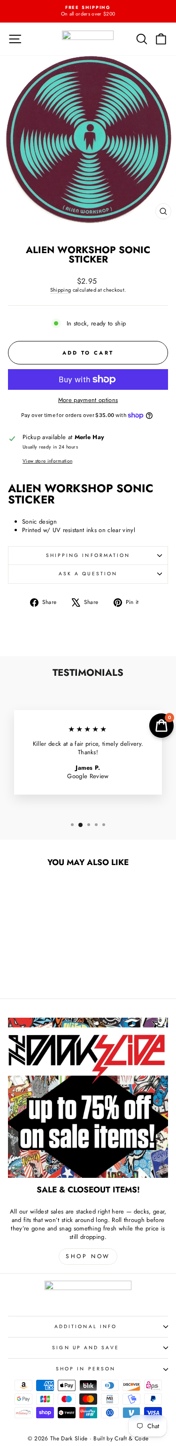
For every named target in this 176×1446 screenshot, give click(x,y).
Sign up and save (85, 1347)
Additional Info (85, 1326)
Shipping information (88, 555)
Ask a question (88, 573)
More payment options (88, 400)
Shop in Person (85, 1368)
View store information (47, 461)
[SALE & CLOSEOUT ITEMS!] (88, 1098)
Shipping (60, 290)
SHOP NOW (88, 1256)
